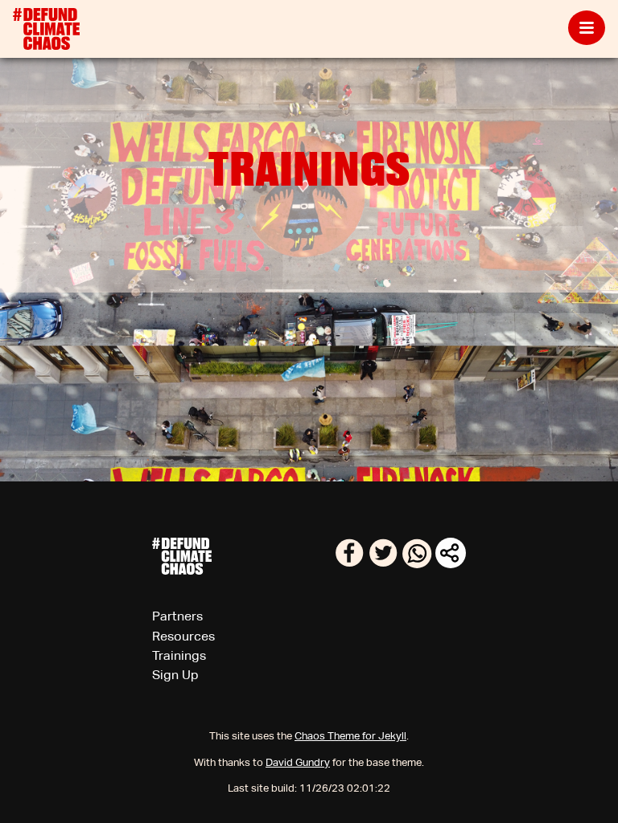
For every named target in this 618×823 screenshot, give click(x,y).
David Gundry (298, 762)
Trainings (179, 655)
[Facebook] (351, 563)
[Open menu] (586, 28)
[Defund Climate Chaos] (46, 29)
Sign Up (175, 674)
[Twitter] (385, 563)
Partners (177, 616)
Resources (183, 636)
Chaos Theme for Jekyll (350, 736)
